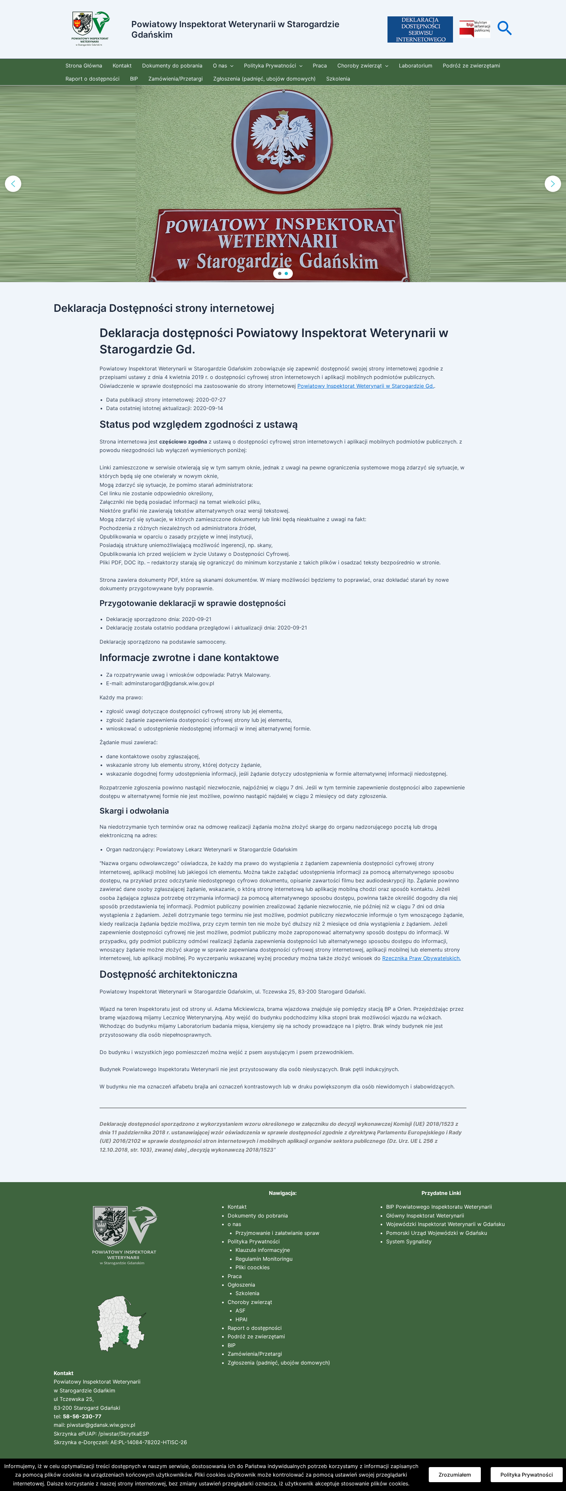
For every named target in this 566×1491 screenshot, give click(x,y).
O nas (220, 65)
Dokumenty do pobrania (172, 65)
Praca (320, 65)
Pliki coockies (253, 1267)
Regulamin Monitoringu (264, 1258)
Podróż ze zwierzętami (471, 65)
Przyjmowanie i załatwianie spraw (277, 1233)
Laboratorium (415, 65)
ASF (240, 1310)
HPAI (241, 1319)
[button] (504, 29)
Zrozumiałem (455, 1474)
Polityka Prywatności (270, 65)
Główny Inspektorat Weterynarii (425, 1215)
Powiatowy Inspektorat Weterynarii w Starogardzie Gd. (365, 386)
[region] (283, 183)
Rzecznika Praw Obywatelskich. (421, 958)
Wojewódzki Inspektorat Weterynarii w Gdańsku (445, 1224)
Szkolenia (338, 78)
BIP (134, 78)
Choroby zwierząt (359, 65)
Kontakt (122, 65)
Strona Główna (84, 65)
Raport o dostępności (93, 78)
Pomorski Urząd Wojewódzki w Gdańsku (436, 1233)
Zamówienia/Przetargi (175, 78)
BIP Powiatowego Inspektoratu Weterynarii (439, 1206)
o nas (234, 1224)
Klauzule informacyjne (263, 1250)
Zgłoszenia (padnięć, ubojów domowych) (264, 78)
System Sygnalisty (409, 1241)
